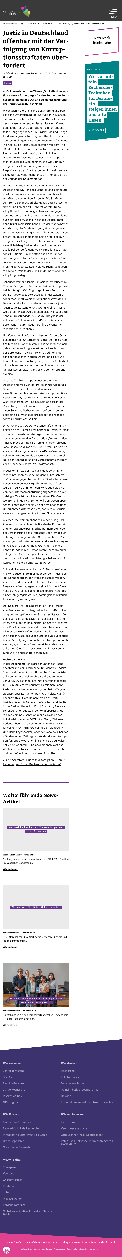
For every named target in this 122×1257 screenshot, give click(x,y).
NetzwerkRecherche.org (13, 24)
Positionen (9, 1186)
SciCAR (7, 1077)
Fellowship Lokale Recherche (21, 1128)
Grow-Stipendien (13, 1141)
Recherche (68, 1071)
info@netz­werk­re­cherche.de (102, 1242)
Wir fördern (11, 1114)
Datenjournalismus (72, 1083)
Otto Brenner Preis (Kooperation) (82, 1135)
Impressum (39, 1249)
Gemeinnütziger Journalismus (79, 1089)
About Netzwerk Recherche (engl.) (82, 1249)
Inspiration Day (12, 1096)
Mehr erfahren (96, 130)
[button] (6, 1250)
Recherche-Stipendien (17, 1122)
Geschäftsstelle (12, 1180)
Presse (28, 24)
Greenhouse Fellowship (17, 1147)
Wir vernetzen (12, 1063)
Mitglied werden (13, 1199)
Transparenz (11, 1167)
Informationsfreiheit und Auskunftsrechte (87, 1102)
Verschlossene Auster (74, 1128)
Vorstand (8, 1173)
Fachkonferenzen (14, 1083)
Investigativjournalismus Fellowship (25, 1135)
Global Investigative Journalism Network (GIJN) (28, 1213)
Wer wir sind (11, 1160)
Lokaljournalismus (72, 1077)
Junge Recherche (14, 1089)
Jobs (6, 1192)
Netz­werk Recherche (31, 73)
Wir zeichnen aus (72, 1114)
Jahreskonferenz (13, 1071)
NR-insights (10, 1102)
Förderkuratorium (14, 1205)
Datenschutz (26, 1249)
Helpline (66, 1096)
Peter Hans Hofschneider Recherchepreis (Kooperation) (87, 1142)
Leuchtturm (68, 1122)
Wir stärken (69, 1063)
